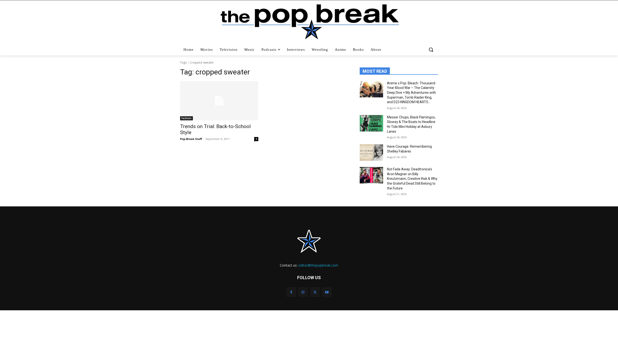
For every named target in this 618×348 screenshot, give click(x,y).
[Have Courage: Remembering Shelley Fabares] (371, 152)
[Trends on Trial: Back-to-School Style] (219, 100)
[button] (431, 49)
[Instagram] (303, 292)
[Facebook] (291, 292)
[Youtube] (326, 292)
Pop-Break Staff (191, 139)
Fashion (186, 118)
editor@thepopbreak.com (318, 265)
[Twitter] (315, 292)
